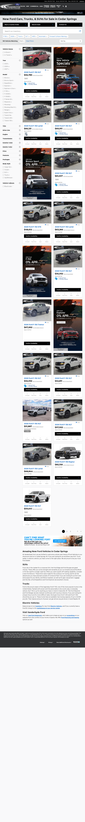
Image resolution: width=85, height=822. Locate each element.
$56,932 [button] (64, 273)
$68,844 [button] (33, 471)
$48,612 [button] (33, 229)
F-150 (5, 36)
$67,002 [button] (34, 327)
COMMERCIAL (34, 6)
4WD (34, 36)
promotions (71, 615)
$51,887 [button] (33, 426)
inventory (38, 606)
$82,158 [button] (64, 464)
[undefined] (52, 541)
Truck (20, 36)
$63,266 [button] (64, 229)
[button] (37, 78)
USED (41, 6)
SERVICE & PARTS (52, 6)
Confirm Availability (31, 91)
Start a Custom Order (12, 24)
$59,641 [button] (33, 508)
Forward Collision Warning (58, 36)
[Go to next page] (80, 531)
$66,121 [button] (33, 128)
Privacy (50, 642)
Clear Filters (30, 41)
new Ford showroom (35, 615)
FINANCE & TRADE (46, 6)
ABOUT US (58, 6)
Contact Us (62, 24)
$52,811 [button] (63, 381)
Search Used (36, 24)
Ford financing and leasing (70, 617)
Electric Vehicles (56, 606)
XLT (28, 36)
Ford (21, 41)
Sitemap (42, 642)
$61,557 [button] (64, 176)
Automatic (43, 36)
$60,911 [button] (64, 128)
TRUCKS (22, 6)
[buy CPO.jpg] (52, 541)
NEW (27, 6)
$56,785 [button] (33, 75)
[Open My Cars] (65, 6)
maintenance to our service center (48, 608)
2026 (13, 36)
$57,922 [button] (64, 427)
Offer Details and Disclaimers (29, 198)
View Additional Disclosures (63, 642)
